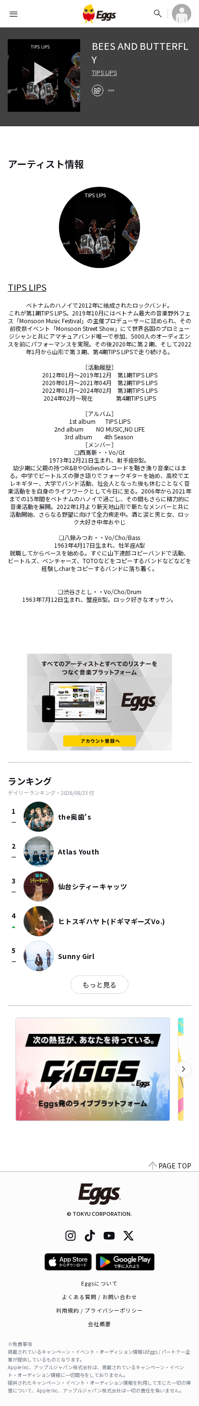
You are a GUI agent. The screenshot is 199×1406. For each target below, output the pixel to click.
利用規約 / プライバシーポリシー (99, 1310)
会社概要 (99, 1324)
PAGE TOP (174, 1165)
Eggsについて (99, 1283)
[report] (111, 90)
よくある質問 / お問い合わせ (100, 1297)
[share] (97, 90)
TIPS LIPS (104, 72)
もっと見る (99, 984)
